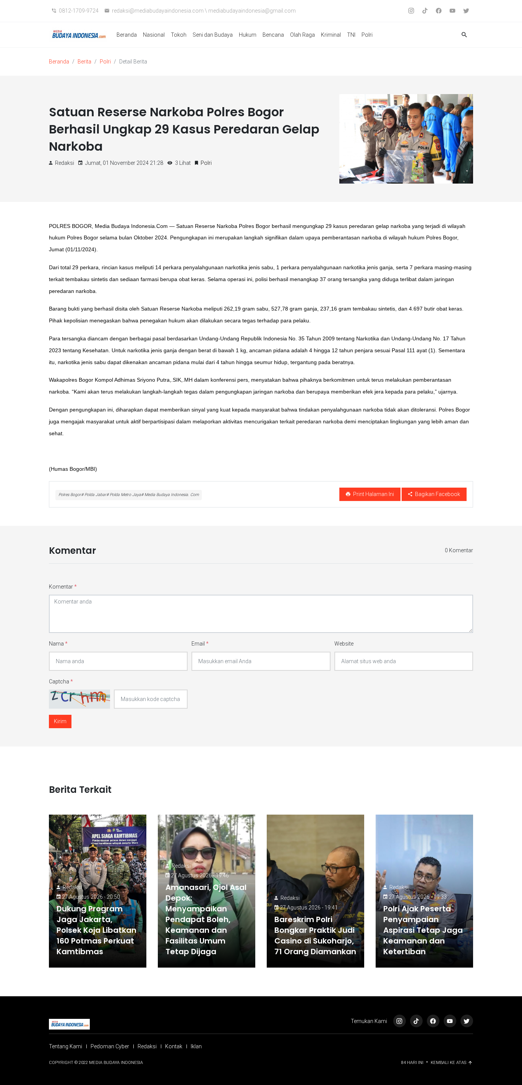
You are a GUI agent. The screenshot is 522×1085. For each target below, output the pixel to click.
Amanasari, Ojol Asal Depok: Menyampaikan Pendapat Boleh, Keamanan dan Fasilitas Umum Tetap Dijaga (205, 919)
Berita (84, 62)
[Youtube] (450, 1021)
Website (343, 644)
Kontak (173, 1046)
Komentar (63, 587)
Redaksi (72, 887)
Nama (58, 644)
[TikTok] (416, 1021)
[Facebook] (433, 1021)
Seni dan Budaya (213, 35)
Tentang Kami (65, 1046)
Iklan (196, 1046)
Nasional (154, 35)
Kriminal (331, 35)
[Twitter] (466, 1021)
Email (200, 644)
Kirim (60, 721)
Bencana (273, 35)
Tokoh (178, 35)
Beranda (127, 35)
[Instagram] (399, 1021)
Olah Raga (302, 35)
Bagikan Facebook (437, 494)
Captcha (61, 681)
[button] (464, 35)
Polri (367, 35)
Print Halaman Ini (373, 494)
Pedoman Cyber (110, 1046)
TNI (351, 35)
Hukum (247, 35)
